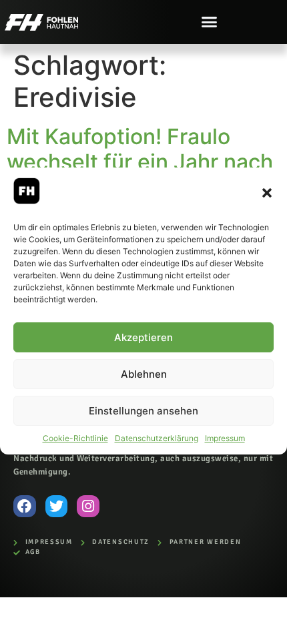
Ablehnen (144, 374)
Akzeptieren (143, 337)
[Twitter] (56, 506)
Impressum (225, 438)
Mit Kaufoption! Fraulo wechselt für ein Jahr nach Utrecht (140, 162)
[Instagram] (88, 506)
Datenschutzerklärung (156, 438)
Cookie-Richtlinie (75, 438)
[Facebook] (24, 506)
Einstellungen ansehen (143, 410)
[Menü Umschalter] (209, 21)
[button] (267, 193)
